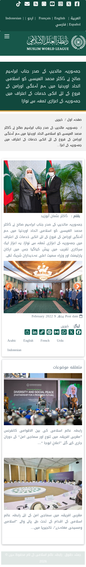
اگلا (8, 287)
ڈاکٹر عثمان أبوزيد (54, 216)
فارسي (60, 24)
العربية (75, 18)
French (45, 341)
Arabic (11, 341)
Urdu (60, 341)
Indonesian (13, 18)
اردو (30, 18)
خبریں (65, 326)
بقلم (76, 216)
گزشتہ (77, 287)
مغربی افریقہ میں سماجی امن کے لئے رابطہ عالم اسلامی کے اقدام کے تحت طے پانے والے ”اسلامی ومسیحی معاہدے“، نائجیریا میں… (43, 521)
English (28, 341)
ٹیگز (77, 326)
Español (74, 24)
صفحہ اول (74, 120)
